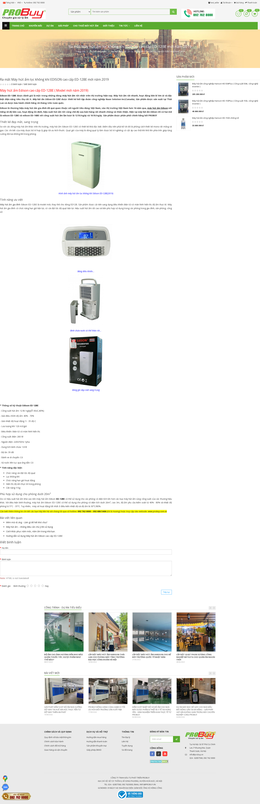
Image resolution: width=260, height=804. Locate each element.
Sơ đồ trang (127, 749)
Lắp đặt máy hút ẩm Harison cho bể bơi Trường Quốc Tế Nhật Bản (151, 655)
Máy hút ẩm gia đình (10, 204)
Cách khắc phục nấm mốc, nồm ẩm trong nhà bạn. (30, 531)
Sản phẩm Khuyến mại (97, 745)
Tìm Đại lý (126, 737)
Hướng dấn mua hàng (96, 737)
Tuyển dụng (127, 745)
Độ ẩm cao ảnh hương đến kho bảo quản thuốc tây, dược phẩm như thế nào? (63, 657)
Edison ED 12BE (30, 405)
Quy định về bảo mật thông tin (57, 737)
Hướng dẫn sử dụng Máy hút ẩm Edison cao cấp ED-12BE (34, 535)
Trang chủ (80, 51)
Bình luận (6, 559)
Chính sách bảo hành (53, 741)
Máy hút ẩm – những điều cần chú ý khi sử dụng (29, 526)
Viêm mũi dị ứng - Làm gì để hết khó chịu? (26, 522)
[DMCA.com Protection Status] (159, 761)
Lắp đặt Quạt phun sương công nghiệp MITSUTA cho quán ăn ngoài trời (195, 657)
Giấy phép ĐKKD (94, 749)
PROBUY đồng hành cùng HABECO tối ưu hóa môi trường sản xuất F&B (106, 708)
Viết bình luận (30, 84)
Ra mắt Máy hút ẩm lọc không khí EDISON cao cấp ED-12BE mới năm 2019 (148, 51)
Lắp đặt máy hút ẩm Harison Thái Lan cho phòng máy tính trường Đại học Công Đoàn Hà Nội (106, 657)
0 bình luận (16, 84)
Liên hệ (125, 741)
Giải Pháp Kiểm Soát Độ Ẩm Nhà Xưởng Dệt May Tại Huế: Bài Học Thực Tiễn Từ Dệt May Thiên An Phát (63, 709)
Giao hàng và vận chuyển (55, 749)
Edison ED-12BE (8, 95)
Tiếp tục (166, 592)
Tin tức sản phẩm (98, 51)
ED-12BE (60, 498)
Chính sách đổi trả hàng (55, 745)
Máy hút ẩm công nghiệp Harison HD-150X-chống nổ (215, 118)
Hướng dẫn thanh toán (97, 741)
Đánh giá (6, 586)
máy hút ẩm (68, 95)
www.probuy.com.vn (157, 511)
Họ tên (5, 547)
